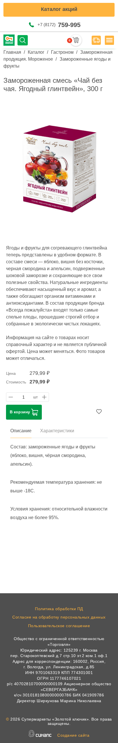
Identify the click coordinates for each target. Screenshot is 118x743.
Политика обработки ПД (59, 608)
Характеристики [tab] (57, 430)
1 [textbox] (23, 397)
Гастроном (62, 52)
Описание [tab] (21, 430)
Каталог (36, 52)
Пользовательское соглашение (59, 625)
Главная (12, 52)
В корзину (20, 412)
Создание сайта (73, 735)
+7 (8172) (59, 24)
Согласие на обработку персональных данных (59, 617)
